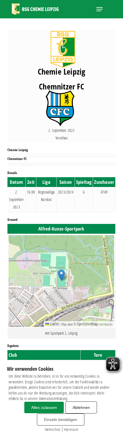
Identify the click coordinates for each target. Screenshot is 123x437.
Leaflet (54, 324)
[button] (99, 9)
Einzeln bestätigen (60, 419)
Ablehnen (81, 407)
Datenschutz (52, 429)
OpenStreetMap (87, 324)
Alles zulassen (44, 407)
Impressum (71, 429)
